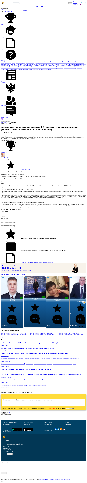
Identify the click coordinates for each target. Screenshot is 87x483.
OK (1, 481)
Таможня (66, 68)
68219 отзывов (25, 169)
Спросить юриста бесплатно (75, 3)
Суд (63, 68)
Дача (16, 63)
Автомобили (4, 61)
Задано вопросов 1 (5, 122)
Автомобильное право (12, 61)
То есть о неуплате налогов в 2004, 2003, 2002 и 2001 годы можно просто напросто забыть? (28, 348)
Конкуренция (54, 64)
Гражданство (12, 63)
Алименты (28, 61)
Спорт (47, 68)
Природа (72, 66)
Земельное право (80, 63)
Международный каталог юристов (10, 422)
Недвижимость (72, 65)
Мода (46, 65)
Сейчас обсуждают (13, 6)
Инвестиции (20, 64)
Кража (84, 64)
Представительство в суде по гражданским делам (13, 333)
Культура (11, 65)
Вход (84, 3)
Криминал (6, 65)
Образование (27, 66)
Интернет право (42, 64)
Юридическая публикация (45, 69)
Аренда (42, 61)
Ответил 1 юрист (4, 345)
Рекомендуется (4, 152)
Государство (6, 63)
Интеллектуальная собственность (31, 64)
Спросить (12, 326)
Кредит (2, 65)
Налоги (61, 65)
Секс (16, 68)
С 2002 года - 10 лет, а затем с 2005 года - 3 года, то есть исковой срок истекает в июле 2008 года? (29, 343)
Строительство (58, 68)
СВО (13, 68)
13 (9, 412)
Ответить (3, 140)
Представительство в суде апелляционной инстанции (43, 334)
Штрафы (23, 69)
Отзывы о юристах (6, 424)
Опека (37, 66)
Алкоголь (33, 61)
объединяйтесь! (16, 3)
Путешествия (77, 66)
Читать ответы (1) (10, 140)
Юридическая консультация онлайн (14, 4)
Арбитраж (38, 61)
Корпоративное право (68, 64)
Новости (11, 66)
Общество (33, 66)
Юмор (37, 69)
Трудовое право (78, 68)
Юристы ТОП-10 (4, 6)
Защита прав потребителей (64, 63)
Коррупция (76, 64)
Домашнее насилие (29, 63)
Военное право (71, 61)
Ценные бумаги (17, 69)
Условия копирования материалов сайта (14, 444)
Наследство (66, 65)
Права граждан (59, 66)
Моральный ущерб (52, 65)
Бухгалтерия (65, 61)
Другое (36, 63)
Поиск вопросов (27, 424)
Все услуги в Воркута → (6, 337)
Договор (20, 63)
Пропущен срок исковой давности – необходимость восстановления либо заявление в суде (27, 380)
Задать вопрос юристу (6, 219)
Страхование (52, 68)
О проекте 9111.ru (48, 424)
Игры (2, 64)
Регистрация (22, 274)
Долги (23, 63)
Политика (49, 66)
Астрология (47, 61)
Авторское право (21, 61)
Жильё (51, 63)
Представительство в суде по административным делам (14, 335)
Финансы (11, 69)
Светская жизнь (8, 68)
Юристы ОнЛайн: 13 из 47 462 (8, 274)
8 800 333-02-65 (52, 408)
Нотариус (15, 66)
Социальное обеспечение (31, 68)
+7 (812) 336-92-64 (7, 449)
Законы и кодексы (48, 422)
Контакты (67, 422)
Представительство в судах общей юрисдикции (42, 333)
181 (14, 204)
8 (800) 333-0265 (40, 6)
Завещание (55, 63)
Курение (16, 65)
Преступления (66, 66)
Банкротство (56, 61)
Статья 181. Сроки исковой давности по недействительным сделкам (37, 262)
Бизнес (60, 61)
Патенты (41, 66)
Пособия (54, 66)
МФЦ (58, 65)
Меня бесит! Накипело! (39, 65)
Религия (3, 68)
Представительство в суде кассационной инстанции (14, 334)
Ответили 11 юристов (6, 377)
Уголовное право (5, 69)
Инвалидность (13, 64)
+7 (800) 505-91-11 (6, 446)
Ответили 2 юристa (5, 350)
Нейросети (78, 65)
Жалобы (42, 63)
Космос (81, 64)
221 (10, 413)
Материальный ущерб (23, 65)
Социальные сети (41, 68)
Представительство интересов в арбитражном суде (71, 334)
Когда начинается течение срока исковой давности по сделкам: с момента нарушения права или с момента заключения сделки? (38, 364)
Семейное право (21, 68)
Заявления (73, 63)
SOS (2, 9)
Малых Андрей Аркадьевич (7, 157)
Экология (27, 69)
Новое (20, 6)
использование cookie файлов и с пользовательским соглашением (54, 479)
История (48, 64)
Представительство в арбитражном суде (69, 333)
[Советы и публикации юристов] (2, 3)
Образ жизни (21, 66)
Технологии (72, 68)
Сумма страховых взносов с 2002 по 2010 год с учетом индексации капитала (23, 385)
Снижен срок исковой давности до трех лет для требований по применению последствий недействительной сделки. (35, 353)
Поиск (17, 274)
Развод (82, 66)
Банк (51, 61)
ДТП (39, 63)
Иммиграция (6, 64)
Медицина (31, 65)
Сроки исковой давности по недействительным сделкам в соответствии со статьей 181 (26, 369)
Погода (45, 66)
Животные (47, 63)
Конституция (60, 64)
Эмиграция (32, 69)
